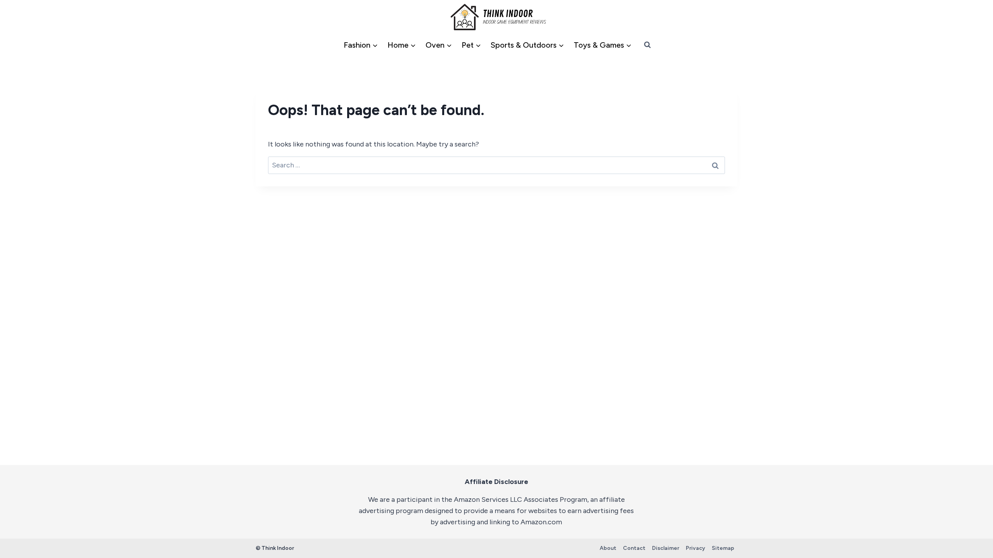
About (608, 548)
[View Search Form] (647, 45)
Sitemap (723, 548)
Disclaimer (665, 548)
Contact (634, 548)
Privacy (695, 548)
